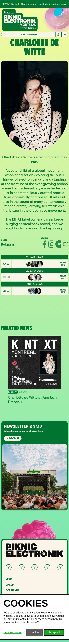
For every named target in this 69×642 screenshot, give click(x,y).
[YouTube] (47, 567)
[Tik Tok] (34, 567)
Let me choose (13, 632)
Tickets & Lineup (28, 34)
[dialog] (34, 617)
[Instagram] (22, 567)
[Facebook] (9, 567)
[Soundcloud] (60, 567)
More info (63, 264)
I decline (34, 632)
